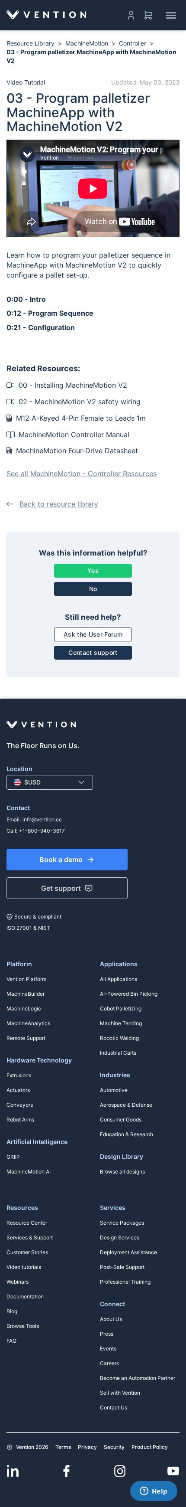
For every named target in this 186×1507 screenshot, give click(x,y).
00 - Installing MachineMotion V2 (71, 385)
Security (114, 1447)
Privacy (87, 1447)
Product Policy (149, 1447)
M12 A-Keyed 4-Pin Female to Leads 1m (80, 418)
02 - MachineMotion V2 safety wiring (78, 401)
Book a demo (61, 859)
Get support (61, 888)
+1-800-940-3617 (42, 830)
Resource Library (30, 43)
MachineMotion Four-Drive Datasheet (76, 450)
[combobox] (49, 782)
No (93, 588)
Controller (132, 43)
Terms (63, 1447)
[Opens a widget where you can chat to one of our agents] (153, 1492)
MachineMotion (86, 43)
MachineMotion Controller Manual (72, 434)
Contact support (92, 652)
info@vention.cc (42, 819)
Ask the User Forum (93, 634)
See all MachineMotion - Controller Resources (81, 473)
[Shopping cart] (148, 15)
